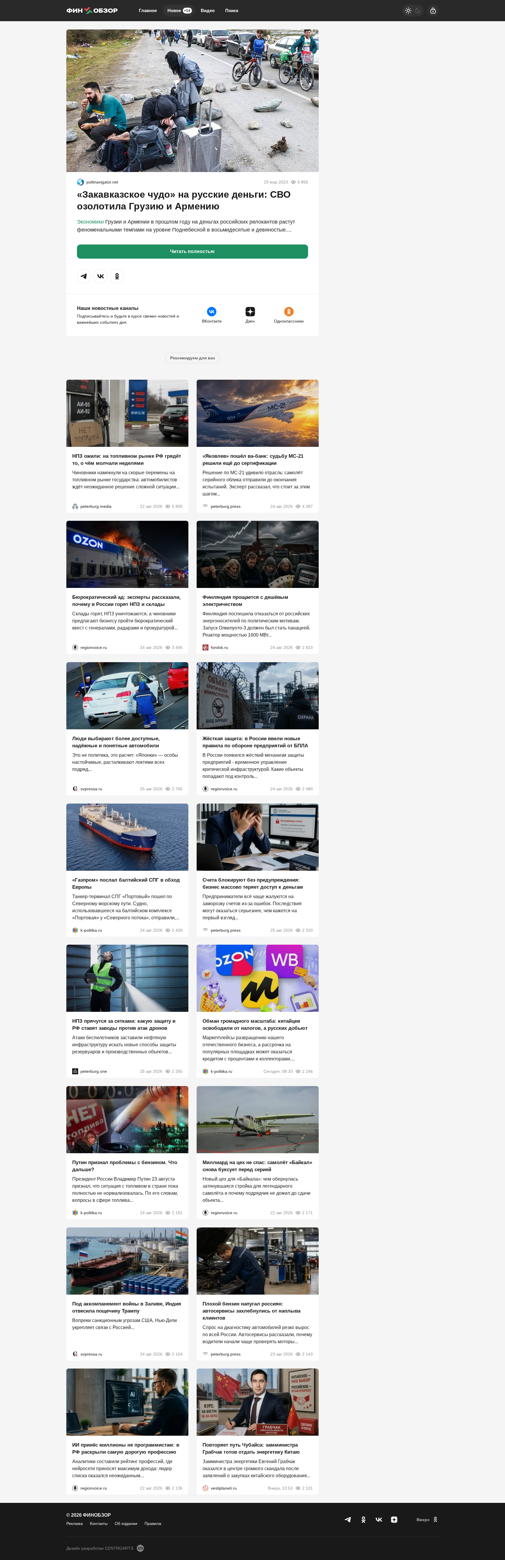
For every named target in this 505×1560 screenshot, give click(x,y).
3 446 (177, 647)
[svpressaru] (75, 789)
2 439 (177, 930)
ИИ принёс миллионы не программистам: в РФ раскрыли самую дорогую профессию (125, 1448)
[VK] (379, 1520)
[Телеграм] (348, 1520)
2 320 (307, 930)
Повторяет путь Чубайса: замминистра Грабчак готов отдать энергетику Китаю (251, 1448)
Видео (208, 10)
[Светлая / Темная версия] (413, 10)
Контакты (99, 1523)
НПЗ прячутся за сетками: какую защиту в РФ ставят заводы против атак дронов (123, 1024)
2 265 (177, 1071)
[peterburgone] (75, 1071)
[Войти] (433, 10)
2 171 (307, 1212)
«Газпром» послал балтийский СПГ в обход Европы (126, 883)
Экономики (90, 222)
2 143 (307, 1353)
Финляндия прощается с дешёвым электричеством (245, 600)
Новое (178, 10)
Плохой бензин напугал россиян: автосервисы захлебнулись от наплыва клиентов (251, 1311)
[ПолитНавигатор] (80, 182)
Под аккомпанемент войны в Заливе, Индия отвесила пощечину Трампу (126, 1307)
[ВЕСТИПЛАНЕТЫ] (205, 1488)
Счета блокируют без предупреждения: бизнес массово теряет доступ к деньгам (253, 883)
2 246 (307, 1071)
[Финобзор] (92, 10)
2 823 (307, 647)
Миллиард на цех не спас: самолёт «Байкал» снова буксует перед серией (257, 1166)
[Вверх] (428, 1520)
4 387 (307, 506)
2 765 (177, 788)
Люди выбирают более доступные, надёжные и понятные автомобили (116, 742)
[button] (84, 276)
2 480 (307, 788)
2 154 (177, 1353)
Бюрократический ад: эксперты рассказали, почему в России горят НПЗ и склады (126, 600)
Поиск (231, 10)
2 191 (177, 1212)
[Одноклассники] (363, 1520)
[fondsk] (205, 647)
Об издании (126, 1523)
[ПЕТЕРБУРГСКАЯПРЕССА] (205, 506)
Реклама (74, 1523)
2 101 (307, 1488)
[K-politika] (75, 930)
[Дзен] (394, 1520)
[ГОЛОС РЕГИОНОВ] (75, 647)
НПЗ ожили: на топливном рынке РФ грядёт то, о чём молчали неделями (126, 459)
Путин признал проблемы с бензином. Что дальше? (124, 1166)
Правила (152, 1523)
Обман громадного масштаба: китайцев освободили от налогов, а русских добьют (255, 1024)
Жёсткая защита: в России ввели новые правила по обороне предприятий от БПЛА (255, 742)
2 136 (177, 1488)
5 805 (177, 506)
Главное (148, 10)
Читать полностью (192, 251)
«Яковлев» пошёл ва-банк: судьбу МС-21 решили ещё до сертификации (253, 459)
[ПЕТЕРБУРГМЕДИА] (75, 506)
